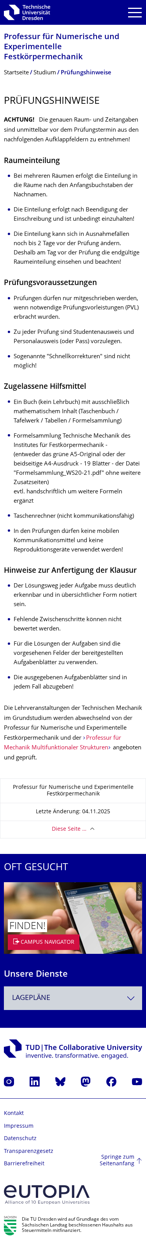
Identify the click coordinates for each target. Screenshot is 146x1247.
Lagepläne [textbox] (31, 998)
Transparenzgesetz (28, 1151)
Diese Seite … (69, 829)
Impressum (18, 1126)
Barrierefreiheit (24, 1163)
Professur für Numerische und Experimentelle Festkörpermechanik (61, 47)
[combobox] (73, 998)
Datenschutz (20, 1138)
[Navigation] (135, 13)
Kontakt (14, 1113)
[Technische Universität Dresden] (27, 12)
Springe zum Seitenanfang (117, 1161)
